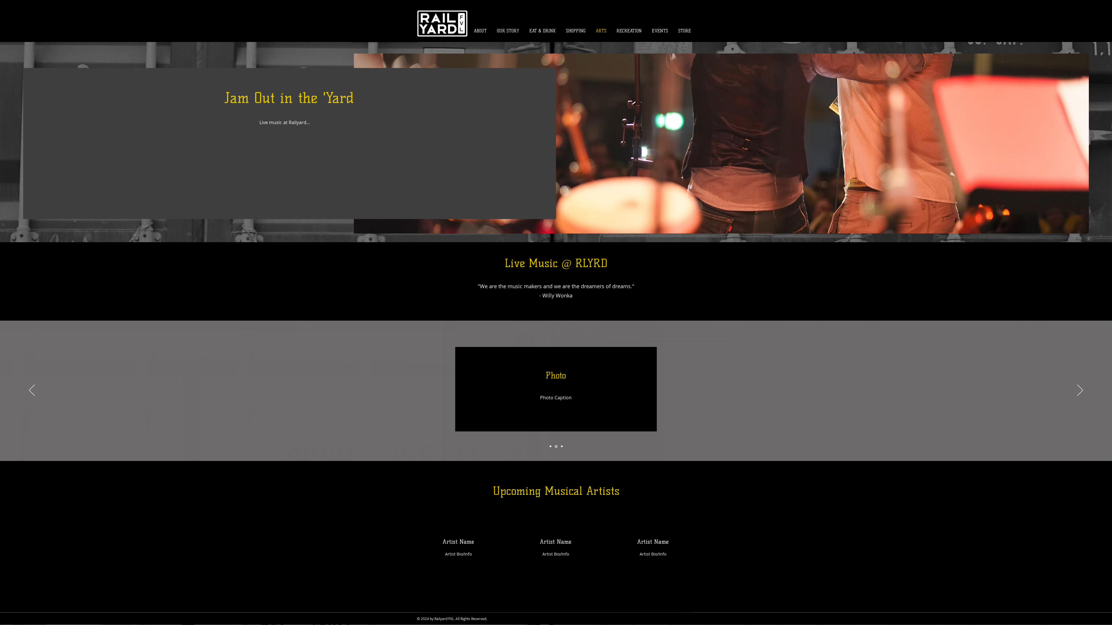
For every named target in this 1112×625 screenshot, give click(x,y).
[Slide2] (556, 446)
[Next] (1080, 391)
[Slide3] (562, 446)
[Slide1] (550, 446)
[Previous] (32, 391)
